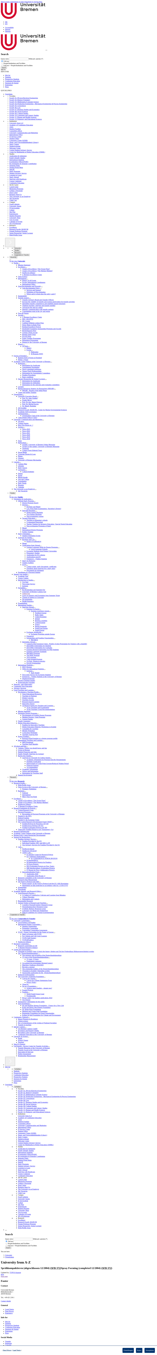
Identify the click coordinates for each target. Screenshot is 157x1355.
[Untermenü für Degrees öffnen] (28, 505)
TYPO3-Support (15, 1272)
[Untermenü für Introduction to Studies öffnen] (34, 580)
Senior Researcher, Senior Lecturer (21, 233)
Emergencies (13, 214)
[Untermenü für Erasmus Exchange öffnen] (40, 609)
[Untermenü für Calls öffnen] (22, 847)
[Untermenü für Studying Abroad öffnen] (34, 607)
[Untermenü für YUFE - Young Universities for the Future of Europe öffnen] (54, 932)
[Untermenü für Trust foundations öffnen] (30, 1004)
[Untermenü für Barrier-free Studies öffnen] (32, 756)
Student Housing (15, 216)
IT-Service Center (15, 137)
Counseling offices (15, 131)
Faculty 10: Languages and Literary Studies (24, 115)
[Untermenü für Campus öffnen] (20, 462)
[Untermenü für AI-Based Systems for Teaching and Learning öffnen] (54, 706)
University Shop (14, 218)
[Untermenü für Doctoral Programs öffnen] (31, 812)
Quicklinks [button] (8, 1085)
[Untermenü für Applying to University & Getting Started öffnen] (51, 758)
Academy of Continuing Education (21, 125)
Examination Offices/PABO (18, 162)
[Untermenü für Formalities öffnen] (26, 588)
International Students (16, 160)
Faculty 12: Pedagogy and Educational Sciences (25, 119)
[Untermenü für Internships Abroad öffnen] (36, 642)
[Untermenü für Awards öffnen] (24, 315)
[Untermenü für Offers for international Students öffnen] (44, 669)
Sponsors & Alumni (11, 83)
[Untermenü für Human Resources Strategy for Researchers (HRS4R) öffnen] (55, 389)
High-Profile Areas (15, 235)
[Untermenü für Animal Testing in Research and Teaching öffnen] (47, 903)
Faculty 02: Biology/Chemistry (19, 100)
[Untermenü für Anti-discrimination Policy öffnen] (41, 288)
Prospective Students (12, 79)
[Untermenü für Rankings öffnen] (25, 791)
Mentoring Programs (16, 189)
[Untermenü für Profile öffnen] (19, 263)
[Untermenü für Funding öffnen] (29, 992)
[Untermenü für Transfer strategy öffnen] (30, 298)
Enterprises (9, 85)
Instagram (8, 1343)
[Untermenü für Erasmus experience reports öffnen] (50, 611)
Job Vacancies (14, 198)
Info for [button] (7, 1067)
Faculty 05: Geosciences (17, 106)
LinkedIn (8, 1345)
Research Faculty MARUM (18, 229)
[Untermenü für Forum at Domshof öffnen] (27, 356)
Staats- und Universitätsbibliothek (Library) (24, 142)
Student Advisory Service (18, 173)
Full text (6, 61)
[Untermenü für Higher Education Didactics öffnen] (37, 723)
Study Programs (14, 171)
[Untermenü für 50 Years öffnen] (29, 346)
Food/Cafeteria (14, 204)
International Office (16, 135)
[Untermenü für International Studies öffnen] (32, 605)
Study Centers (14, 144)
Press (7, 87)
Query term (5, 59)
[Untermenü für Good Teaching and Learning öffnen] (34, 690)
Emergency (9, 1313)
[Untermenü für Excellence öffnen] (26, 267)
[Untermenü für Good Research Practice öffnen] (35, 893)
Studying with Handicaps (17, 179)
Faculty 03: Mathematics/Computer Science (24, 102)
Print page (4, 1276)
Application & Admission (18, 156)
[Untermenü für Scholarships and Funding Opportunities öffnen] (54, 638)
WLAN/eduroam (15, 223)
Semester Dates (14, 165)
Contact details (6, 1301)
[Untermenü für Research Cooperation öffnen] (29, 944)
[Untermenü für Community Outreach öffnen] (29, 1017)
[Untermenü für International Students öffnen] (33, 665)
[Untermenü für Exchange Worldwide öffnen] (42, 632)
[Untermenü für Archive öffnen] (24, 427)
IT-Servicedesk (14, 208)
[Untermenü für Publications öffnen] (27, 443)
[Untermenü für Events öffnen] (32, 350)
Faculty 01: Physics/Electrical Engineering (23, 98)
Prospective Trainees (21, 1077)
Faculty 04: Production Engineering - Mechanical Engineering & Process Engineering (38, 104)
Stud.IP (11, 169)
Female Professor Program (18, 231)
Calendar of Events (15, 221)
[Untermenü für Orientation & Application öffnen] (32, 499)
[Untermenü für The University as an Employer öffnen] (35, 489)
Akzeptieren (150, 1350)
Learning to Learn (15, 175)
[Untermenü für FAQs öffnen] (27, 565)
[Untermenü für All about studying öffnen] (27, 746)
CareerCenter (13, 187)
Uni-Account (13, 220)
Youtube (8, 1341)
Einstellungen (128, 1350)
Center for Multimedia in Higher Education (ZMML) (27, 152)
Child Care (13, 200)
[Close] (10, 495)
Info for (7, 75)
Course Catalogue (15, 181)
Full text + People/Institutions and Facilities (18, 65)
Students (8, 77)
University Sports (15, 206)
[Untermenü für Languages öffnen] (26, 470)
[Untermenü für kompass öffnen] (33, 671)
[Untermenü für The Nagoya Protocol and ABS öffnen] (40, 882)
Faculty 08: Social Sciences (18, 111)
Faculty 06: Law (15, 108)
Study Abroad (14, 177)
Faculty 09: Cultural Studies (18, 113)
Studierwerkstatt (14, 146)
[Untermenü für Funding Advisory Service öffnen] (36, 839)
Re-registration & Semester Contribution (23, 164)
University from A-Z (16, 123)
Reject (139, 1350)
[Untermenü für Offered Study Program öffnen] (34, 501)
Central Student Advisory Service (20, 150)
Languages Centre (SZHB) (18, 140)
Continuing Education (12, 81)
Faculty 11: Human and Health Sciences (22, 117)
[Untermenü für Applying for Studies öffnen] (33, 538)
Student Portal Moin (16, 167)
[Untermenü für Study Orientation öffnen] (31, 534)
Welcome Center (15, 148)
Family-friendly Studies (17, 158)
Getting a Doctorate (16, 191)
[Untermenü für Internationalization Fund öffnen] (40, 872)
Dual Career (13, 193)
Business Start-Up (15, 194)
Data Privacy (9, 1311)
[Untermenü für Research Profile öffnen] (25, 783)
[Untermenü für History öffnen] (24, 344)
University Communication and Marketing (23, 133)
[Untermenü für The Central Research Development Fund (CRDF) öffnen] (53, 822)
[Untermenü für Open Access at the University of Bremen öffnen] (47, 787)
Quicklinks (8, 94)
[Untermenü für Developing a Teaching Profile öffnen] (39, 692)
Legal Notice (9, 1309)
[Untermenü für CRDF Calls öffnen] (31, 853)
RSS (2, 1274)
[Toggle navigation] (46, 50)
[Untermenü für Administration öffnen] (29, 414)
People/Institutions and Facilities (14, 63)
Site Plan (12, 212)
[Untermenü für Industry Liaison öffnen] (25, 1027)
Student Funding (15, 129)
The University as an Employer (19, 196)
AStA (11, 127)
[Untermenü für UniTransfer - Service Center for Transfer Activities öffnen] (49, 1046)
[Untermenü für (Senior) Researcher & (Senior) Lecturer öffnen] (46, 379)
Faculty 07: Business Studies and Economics (24, 109)
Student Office (14, 138)
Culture (11, 210)
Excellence (13, 227)
